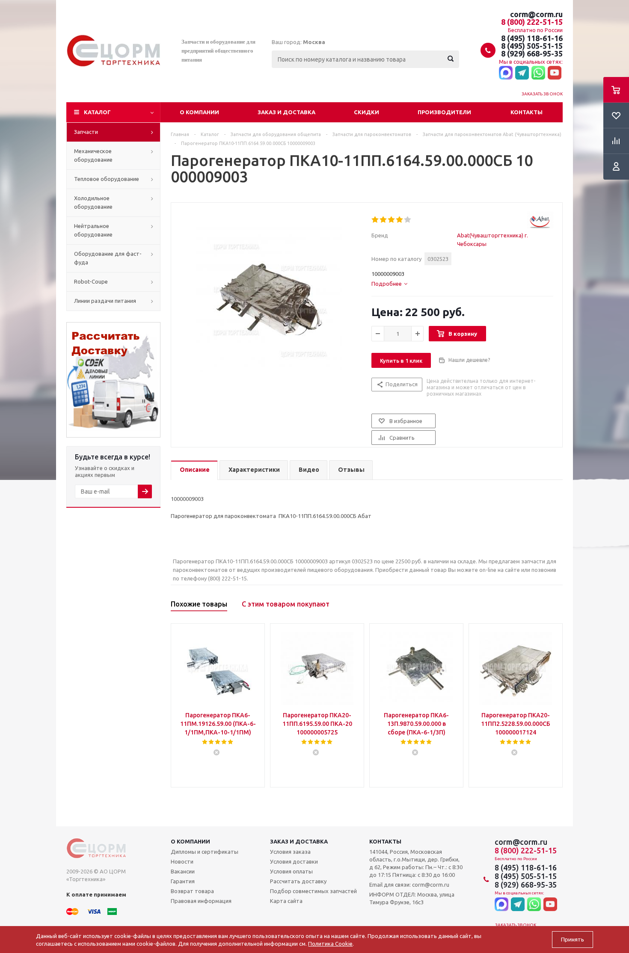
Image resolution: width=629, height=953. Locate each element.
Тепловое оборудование (106, 179)
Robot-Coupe (91, 281)
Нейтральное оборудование (93, 230)
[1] (375, 219)
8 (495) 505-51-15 (532, 46)
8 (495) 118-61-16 (532, 38)
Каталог (97, 112)
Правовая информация (201, 901)
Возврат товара (192, 891)
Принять (572, 939)
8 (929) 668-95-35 (532, 53)
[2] (384, 219)
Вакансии (183, 871)
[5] (408, 219)
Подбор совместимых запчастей (313, 891)
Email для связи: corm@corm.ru (409, 885)
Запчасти (86, 132)
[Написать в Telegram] (522, 73)
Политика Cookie (330, 944)
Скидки (366, 112)
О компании (199, 112)
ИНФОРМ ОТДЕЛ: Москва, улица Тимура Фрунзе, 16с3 (411, 898)
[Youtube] (554, 73)
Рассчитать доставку (298, 881)
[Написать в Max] (506, 73)
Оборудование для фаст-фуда (108, 258)
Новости (182, 861)
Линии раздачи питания (105, 301)
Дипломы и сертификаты (204, 852)
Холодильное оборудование (93, 202)
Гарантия (183, 881)
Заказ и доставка (286, 112)
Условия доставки (294, 861)
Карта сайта (286, 901)
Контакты (526, 112)
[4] (400, 219)
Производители (444, 112)
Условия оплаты (291, 871)
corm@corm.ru (536, 14)
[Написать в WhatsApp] (538, 73)
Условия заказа (290, 852)
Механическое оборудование (93, 155)
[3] (392, 219)
